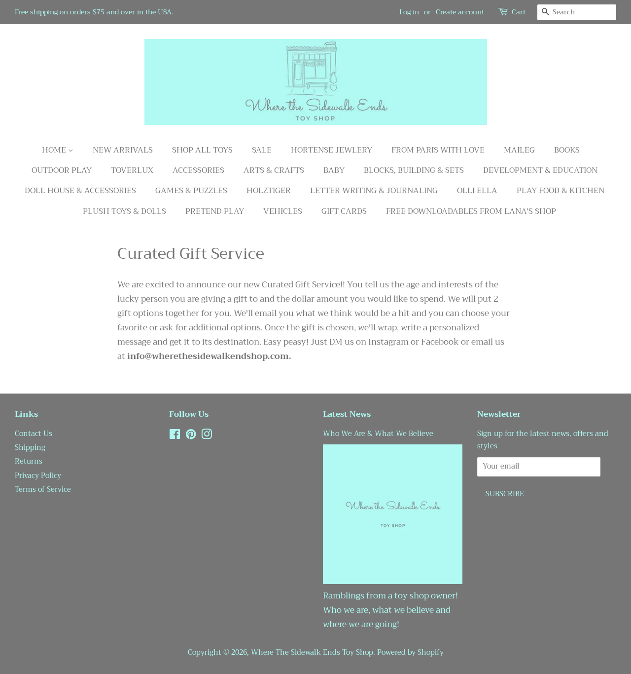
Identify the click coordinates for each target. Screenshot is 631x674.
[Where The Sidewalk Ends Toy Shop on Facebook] (174, 436)
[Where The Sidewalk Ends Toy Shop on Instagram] (206, 436)
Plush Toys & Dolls (124, 211)
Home (55, 150)
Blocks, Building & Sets (414, 170)
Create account (460, 12)
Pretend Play (214, 211)
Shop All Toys (202, 150)
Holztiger (268, 191)
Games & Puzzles (191, 191)
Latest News (347, 414)
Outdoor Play (62, 170)
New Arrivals (123, 150)
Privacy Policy (38, 476)
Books (567, 150)
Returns (28, 461)
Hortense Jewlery (331, 150)
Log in (409, 12)
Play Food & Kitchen (560, 191)
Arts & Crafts (274, 170)
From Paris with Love (438, 150)
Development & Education (540, 170)
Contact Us (33, 434)
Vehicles (282, 211)
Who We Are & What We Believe (378, 434)
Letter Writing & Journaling (374, 191)
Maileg (519, 150)
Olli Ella (477, 191)
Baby (334, 170)
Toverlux (132, 170)
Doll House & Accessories (80, 191)
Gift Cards (344, 211)
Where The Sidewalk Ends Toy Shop (312, 652)
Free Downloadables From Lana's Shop (471, 211)
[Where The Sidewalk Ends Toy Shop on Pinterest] (190, 436)
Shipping (30, 447)
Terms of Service (43, 489)
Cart (519, 12)
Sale (262, 150)
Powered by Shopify (410, 652)
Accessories (198, 170)
